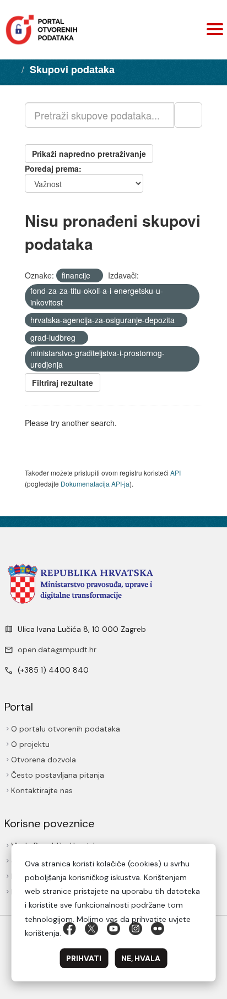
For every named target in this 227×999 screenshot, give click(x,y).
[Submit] (188, 115)
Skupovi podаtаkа (72, 69)
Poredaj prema (52, 168)
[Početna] (12, 69)
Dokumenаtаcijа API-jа (95, 483)
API (175, 472)
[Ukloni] (95, 275)
